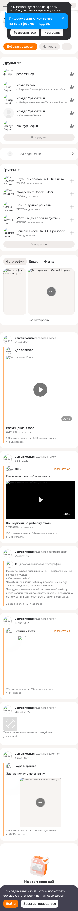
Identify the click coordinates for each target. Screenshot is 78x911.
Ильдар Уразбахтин (30, 98)
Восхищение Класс (20, 428)
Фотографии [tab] (15, 261)
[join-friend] (72, 74)
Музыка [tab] (49, 261)
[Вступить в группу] (72, 180)
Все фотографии (39, 320)
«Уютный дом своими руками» (38, 218)
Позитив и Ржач (25, 631)
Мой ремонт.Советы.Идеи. (35, 192)
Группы (9, 169)
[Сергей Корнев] (7, 340)
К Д (17, 564)
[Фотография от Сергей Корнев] (14, 291)
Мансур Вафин (27, 126)
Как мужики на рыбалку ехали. (29, 523)
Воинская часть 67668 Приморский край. (46, 231)
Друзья (9, 63)
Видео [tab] (33, 261)
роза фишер (25, 74)
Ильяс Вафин (25, 85)
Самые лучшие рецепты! (34, 205)
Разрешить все (25, 32)
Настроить (52, 32)
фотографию (53, 564)
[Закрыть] (63, 18)
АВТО (18, 469)
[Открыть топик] (39, 583)
